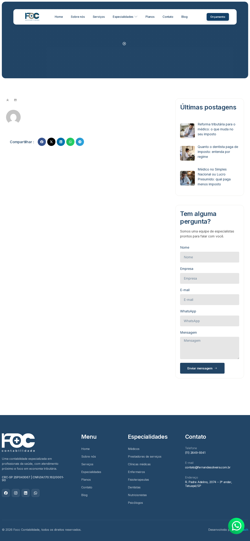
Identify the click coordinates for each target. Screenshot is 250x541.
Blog (184, 17)
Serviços (99, 17)
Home (59, 17)
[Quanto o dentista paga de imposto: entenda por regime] (187, 153)
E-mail (185, 290)
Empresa (186, 269)
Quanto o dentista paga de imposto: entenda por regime (218, 152)
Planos (149, 17)
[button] (42, 142)
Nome (184, 247)
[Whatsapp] (35, 493)
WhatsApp (188, 311)
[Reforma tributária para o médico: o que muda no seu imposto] (187, 130)
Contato (168, 17)
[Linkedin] (26, 493)
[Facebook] (6, 493)
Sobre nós (78, 17)
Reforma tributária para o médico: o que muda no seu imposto (216, 129)
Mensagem (188, 332)
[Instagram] (16, 493)
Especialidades (123, 17)
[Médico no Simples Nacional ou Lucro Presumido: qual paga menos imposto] (187, 178)
